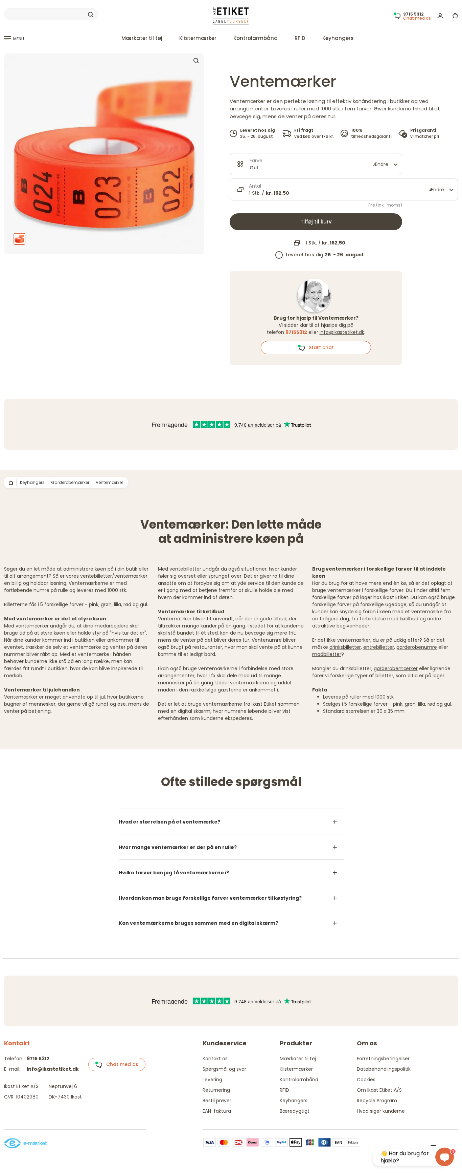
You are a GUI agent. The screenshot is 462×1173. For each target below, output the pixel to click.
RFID (300, 38)
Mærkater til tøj (141, 38)
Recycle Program (377, 1100)
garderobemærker (396, 668)
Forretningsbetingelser (383, 1058)
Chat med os (120, 1064)
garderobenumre (416, 647)
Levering (212, 1079)
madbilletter (326, 654)
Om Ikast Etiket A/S (379, 1090)
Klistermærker (197, 38)
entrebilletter (378, 647)
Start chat (319, 347)
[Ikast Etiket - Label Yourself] (231, 15)
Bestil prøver (217, 1100)
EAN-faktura (217, 1111)
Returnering (216, 1090)
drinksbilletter (345, 647)
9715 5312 (38, 1058)
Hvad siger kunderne (381, 1111)
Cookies (366, 1079)
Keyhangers (338, 38)
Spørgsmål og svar (224, 1069)
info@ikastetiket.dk (342, 332)
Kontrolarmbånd (255, 38)
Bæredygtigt (294, 1111)
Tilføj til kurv (316, 221)
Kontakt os (215, 1058)
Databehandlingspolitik (384, 1069)
